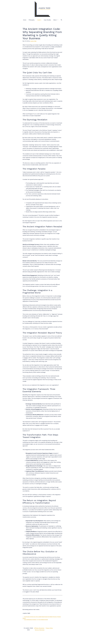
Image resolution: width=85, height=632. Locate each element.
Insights (39, 20)
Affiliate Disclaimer (39, 628)
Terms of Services (39, 630)
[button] (61, 20)
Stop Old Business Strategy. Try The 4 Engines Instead (36, 619)
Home (24, 20)
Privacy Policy (49, 628)
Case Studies (47, 20)
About (55, 20)
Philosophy (31, 20)
